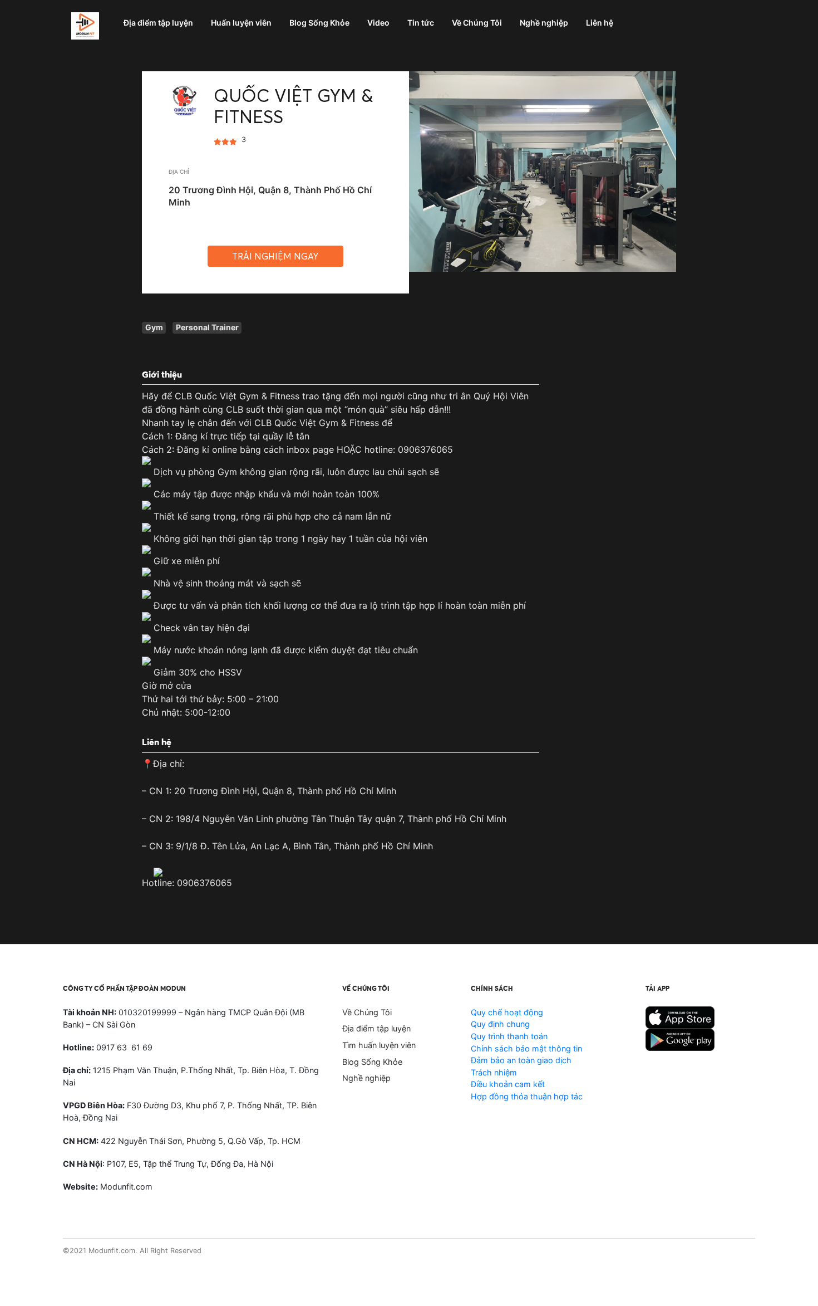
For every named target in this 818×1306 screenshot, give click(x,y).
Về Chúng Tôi (367, 1012)
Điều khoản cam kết (508, 1084)
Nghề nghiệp (366, 1078)
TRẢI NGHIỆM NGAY (275, 256)
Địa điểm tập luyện (376, 1028)
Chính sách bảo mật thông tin (526, 1048)
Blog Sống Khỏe (372, 1062)
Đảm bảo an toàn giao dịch (521, 1060)
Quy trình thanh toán (509, 1036)
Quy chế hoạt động (507, 1012)
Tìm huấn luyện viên (379, 1045)
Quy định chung (500, 1024)
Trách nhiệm (494, 1072)
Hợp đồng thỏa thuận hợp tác (527, 1096)
